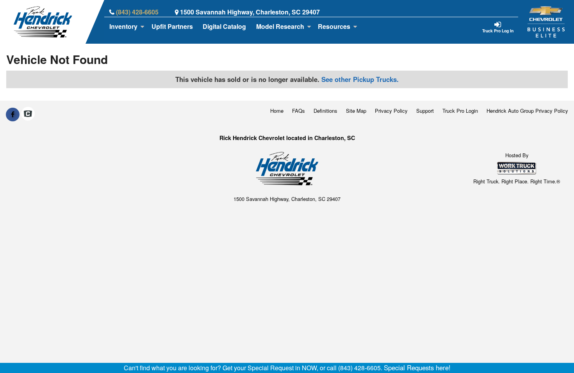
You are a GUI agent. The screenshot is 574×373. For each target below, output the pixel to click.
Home (276, 110)
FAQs (298, 110)
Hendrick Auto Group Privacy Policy (527, 110)
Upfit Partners (172, 26)
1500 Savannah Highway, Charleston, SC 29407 (250, 11)
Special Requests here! (417, 367)
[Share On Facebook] (13, 114)
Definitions (325, 110)
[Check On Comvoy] (28, 114)
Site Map (356, 110)
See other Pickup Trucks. (360, 79)
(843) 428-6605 (137, 11)
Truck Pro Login (460, 110)
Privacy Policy (391, 110)
